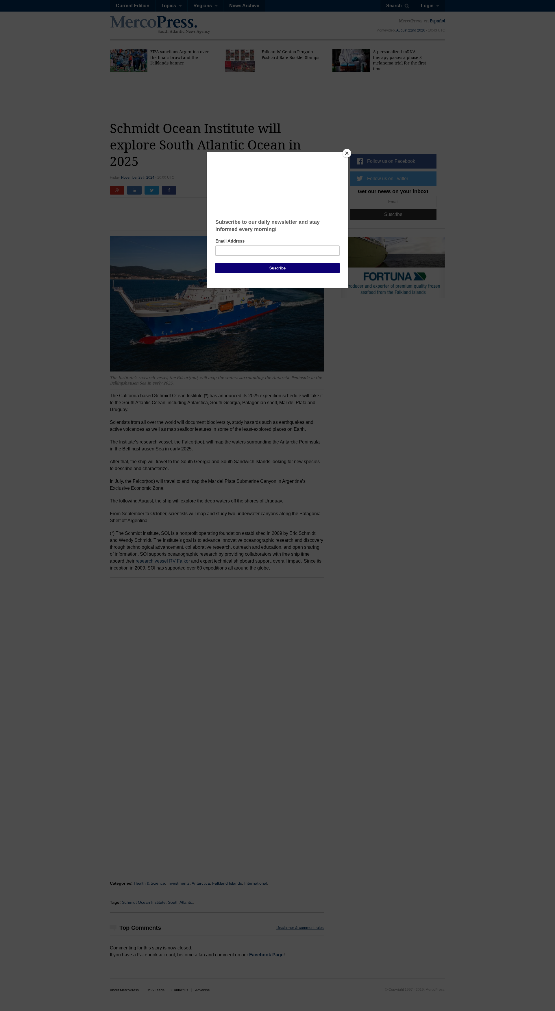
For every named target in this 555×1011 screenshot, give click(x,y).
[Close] (347, 153)
